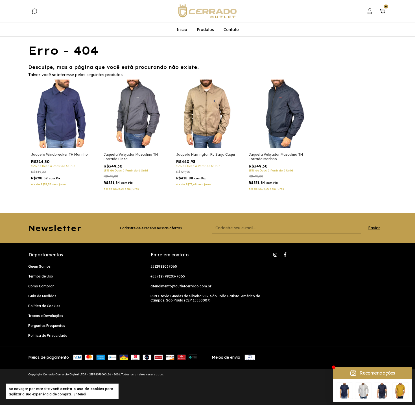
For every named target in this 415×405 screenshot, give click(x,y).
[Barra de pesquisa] (34, 12)
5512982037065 (163, 266)
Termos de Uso (40, 276)
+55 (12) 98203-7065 (167, 276)
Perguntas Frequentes (46, 325)
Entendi (80, 394)
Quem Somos (39, 266)
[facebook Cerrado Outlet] (285, 254)
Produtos (205, 29)
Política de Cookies (44, 306)
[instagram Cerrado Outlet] (275, 254)
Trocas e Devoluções (45, 316)
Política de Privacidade (47, 335)
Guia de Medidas (42, 296)
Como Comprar (41, 286)
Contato (231, 29)
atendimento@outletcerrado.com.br (180, 286)
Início (181, 29)
